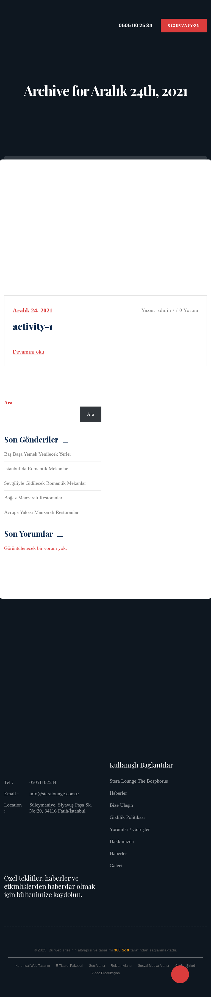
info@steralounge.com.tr (54, 793)
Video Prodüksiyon (105, 973)
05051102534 (42, 782)
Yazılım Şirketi (185, 966)
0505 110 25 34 (135, 25)
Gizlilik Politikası (127, 817)
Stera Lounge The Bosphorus (139, 781)
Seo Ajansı (97, 966)
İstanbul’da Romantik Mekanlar (36, 468)
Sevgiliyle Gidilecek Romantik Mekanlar (45, 483)
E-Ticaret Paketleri (69, 966)
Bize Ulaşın (121, 805)
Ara (8, 402)
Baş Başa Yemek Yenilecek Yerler (37, 454)
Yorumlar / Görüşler (130, 829)
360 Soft (121, 950)
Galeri (116, 865)
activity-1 (33, 326)
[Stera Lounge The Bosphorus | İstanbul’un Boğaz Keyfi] (18, 25)
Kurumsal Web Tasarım (32, 966)
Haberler (118, 793)
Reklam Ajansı (121, 966)
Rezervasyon (184, 25)
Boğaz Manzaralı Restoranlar (33, 497)
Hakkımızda (122, 841)
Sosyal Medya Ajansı (153, 966)
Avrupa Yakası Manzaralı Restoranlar (41, 512)
